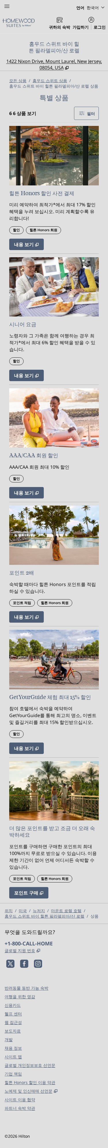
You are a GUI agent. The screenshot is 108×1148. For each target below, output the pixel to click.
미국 (23, 910)
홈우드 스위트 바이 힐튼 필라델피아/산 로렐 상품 (53, 86)
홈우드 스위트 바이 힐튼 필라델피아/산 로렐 (44, 916)
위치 (9, 910)
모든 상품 (17, 80)
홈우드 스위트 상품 (50, 80)
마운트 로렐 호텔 (66, 910)
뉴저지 (39, 910)
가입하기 (81, 27)
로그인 (100, 27)
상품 (94, 916)
